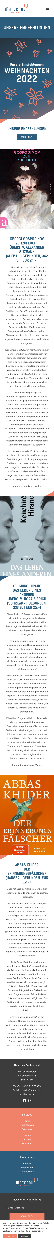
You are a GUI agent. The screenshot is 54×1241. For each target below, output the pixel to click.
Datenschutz (27, 1171)
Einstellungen (15, 1228)
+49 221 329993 (31, 1086)
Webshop (27, 1143)
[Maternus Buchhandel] (16, 8)
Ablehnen (24, 1236)
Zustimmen (10, 1236)
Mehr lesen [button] (27, 137)
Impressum (27, 1167)
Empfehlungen (27, 1125)
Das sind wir (27, 1135)
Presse (27, 1139)
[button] (47, 8)
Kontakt (27, 1163)
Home (27, 1121)
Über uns (27, 1129)
